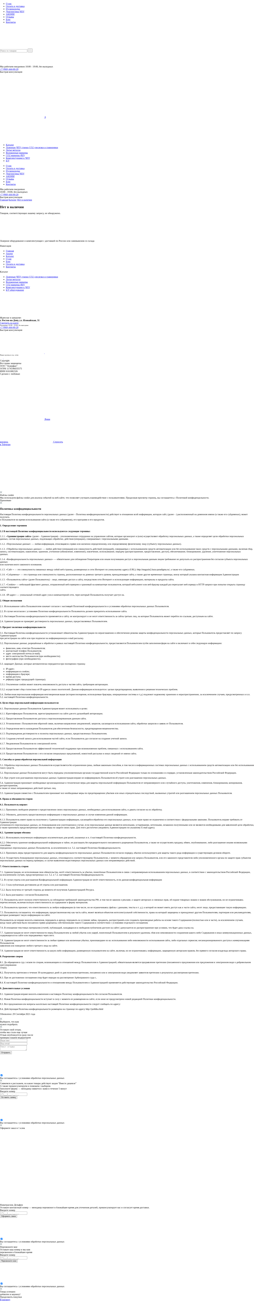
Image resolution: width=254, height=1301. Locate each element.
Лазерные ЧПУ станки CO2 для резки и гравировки (32, 147)
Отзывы (10, 17)
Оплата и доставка (15, 6)
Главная (4, 200)
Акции (9, 253)
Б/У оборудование (15, 290)
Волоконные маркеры (17, 153)
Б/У (7, 160)
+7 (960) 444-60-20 (9, 69)
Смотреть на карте (9, 323)
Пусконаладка (13, 9)
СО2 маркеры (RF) (15, 155)
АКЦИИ (10, 14)
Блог (8, 19)
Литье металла (13, 150)
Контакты (11, 22)
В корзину (5, 1299)
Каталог (10, 145)
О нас (9, 3)
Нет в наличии (24, 200)
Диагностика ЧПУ (15, 11)
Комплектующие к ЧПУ (18, 158)
